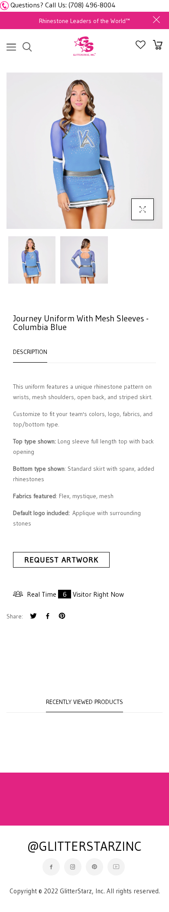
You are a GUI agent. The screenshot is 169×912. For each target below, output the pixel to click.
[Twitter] (33, 616)
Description (30, 352)
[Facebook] (48, 616)
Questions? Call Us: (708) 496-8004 (63, 4)
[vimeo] (62, 616)
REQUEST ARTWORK (61, 560)
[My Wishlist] (140, 46)
